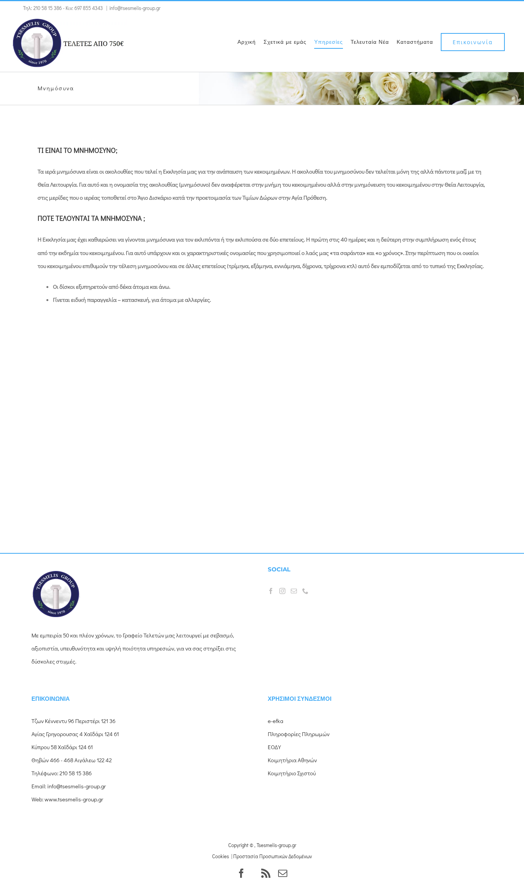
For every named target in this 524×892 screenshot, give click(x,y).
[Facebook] (271, 591)
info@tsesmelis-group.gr (134, 8)
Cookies (220, 856)
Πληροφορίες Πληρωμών (299, 734)
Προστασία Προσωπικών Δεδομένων (272, 856)
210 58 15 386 (47, 8)
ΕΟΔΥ (274, 747)
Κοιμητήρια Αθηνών (292, 760)
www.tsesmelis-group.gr (73, 799)
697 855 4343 (88, 8)
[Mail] (294, 591)
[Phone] (305, 591)
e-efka (275, 721)
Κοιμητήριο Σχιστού (292, 773)
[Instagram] (282, 591)
